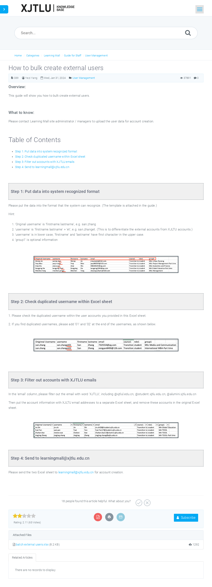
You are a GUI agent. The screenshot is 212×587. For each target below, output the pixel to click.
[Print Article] (109, 517)
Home (18, 55)
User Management (96, 55)
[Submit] (188, 33)
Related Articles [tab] (22, 557)
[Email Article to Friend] (121, 517)
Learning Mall (52, 55)
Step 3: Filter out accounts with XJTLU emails (45, 161)
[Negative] (147, 501)
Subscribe (187, 518)
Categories (32, 55)
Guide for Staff (72, 55)
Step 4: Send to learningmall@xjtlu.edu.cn (42, 167)
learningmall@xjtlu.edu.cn (76, 472)
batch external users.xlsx (32, 544)
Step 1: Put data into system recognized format (46, 151)
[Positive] (138, 501)
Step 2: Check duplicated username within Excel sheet (50, 156)
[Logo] (48, 8)
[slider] (24, 515)
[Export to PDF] (98, 517)
